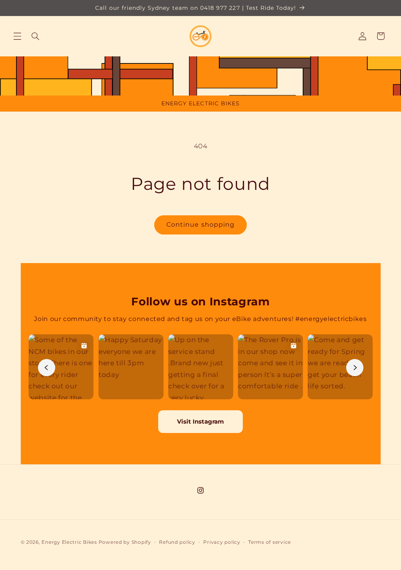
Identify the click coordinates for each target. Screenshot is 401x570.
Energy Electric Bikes (69, 542)
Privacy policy (221, 542)
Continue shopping (200, 224)
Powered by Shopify (125, 542)
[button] (17, 36)
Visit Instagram (200, 421)
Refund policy (177, 542)
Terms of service (269, 542)
